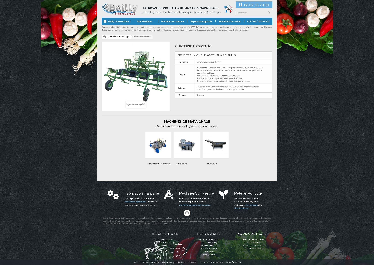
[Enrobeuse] (187, 145)
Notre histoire (209, 252)
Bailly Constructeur (118, 21)
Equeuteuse (211, 163)
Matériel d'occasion (229, 21)
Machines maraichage (209, 243)
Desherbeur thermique (159, 163)
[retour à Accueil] (104, 37)
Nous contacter (209, 255)
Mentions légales (165, 240)
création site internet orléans (214, 262)
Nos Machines (144, 21)
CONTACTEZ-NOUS (258, 21)
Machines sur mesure (172, 21)
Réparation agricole (201, 21)
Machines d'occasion (209, 249)
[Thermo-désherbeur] (158, 145)
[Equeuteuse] (216, 145)
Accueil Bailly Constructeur (209, 240)
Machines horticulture (209, 246)
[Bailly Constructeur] (120, 9)
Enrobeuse (182, 163)
